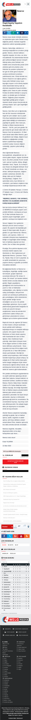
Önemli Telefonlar (8, 651)
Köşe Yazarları (22, 651)
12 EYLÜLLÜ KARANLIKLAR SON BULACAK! (15, 506)
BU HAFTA (10, 545)
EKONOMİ (6, 685)
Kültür (5, 675)
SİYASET (6, 682)
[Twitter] (10, 536)
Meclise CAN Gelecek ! (9, 518)
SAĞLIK (6, 687)
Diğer (19, 669)
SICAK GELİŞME (8, 702)
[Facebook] (4, 536)
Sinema (6, 669)
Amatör (6, 667)
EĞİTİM (6, 691)
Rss (5, 653)
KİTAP (5, 693)
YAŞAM (6, 695)
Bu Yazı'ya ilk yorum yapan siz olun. (15, 461)
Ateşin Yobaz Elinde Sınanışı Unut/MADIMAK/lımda (10, 510)
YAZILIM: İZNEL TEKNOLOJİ (15, 718)
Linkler (6, 649)
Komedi (20, 664)
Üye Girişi (6, 643)
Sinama (6, 676)
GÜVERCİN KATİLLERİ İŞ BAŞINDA (12, 521)
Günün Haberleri (22, 647)
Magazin (20, 665)
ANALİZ (6, 696)
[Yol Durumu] (28, 527)
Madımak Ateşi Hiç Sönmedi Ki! (11, 499)
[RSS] (27, 536)
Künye (5, 647)
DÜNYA (6, 684)
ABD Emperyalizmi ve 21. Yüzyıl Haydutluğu (14, 496)
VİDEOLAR (13, 553)
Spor (5, 658)
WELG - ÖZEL (7, 700)
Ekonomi (20, 660)
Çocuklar (6, 664)
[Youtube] (21, 536)
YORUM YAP (24, 457)
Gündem (20, 658)
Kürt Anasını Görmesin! (9, 489)
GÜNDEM (6, 680)
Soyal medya (7, 673)
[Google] (15, 536)
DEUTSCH (6, 698)
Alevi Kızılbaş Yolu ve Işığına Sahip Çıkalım (14, 481)
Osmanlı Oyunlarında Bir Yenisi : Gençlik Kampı (15, 514)
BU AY (16, 545)
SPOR (5, 689)
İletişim (6, 654)
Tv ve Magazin (7, 665)
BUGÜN (4, 545)
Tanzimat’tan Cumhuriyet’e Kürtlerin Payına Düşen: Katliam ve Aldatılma (14, 485)
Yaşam (5, 671)
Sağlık (5, 662)
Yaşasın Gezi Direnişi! (8, 502)
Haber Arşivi (21, 649)
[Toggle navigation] (28, 4)
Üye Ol (5, 645)
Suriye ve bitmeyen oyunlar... (10, 493)
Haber (5, 660)
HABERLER (5, 553)
